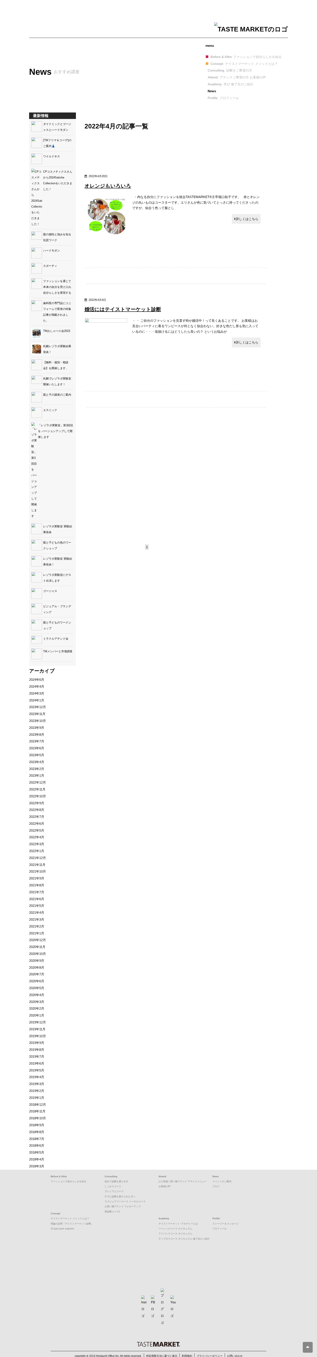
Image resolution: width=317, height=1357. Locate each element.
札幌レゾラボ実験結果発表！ (57, 349)
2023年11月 (37, 714)
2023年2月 (36, 769)
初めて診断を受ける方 (116, 1181)
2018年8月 (36, 1132)
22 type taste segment (62, 1228)
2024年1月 (36, 700)
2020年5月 (36, 988)
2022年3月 (36, 844)
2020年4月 (36, 995)
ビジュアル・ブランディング (57, 609)
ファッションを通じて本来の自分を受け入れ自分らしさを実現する (57, 287)
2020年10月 (37, 954)
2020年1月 (36, 1015)
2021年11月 (37, 865)
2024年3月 (36, 693)
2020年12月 (37, 940)
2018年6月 (36, 1145)
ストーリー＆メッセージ (225, 1223)
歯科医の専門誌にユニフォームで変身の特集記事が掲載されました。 (57, 311)
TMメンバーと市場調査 (57, 651)
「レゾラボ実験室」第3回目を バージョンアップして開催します (55, 431)
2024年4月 (36, 686)
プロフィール (219, 1228)
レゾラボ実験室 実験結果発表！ (57, 561)
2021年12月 (37, 858)
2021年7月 (36, 892)
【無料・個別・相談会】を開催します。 (55, 365)
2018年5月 (36, 1152)
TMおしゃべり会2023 (56, 331)
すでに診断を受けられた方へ (120, 1196)
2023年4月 (36, 762)
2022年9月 (36, 803)
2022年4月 (36, 837)
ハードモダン (51, 250)
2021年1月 (36, 933)
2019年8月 (36, 1049)
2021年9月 (36, 878)
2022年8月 (36, 810)
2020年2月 (36, 1008)
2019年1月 (36, 1097)
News (212, 91)
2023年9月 (36, 727)
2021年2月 (36, 926)
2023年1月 (36, 775)
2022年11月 (37, 789)
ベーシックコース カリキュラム (175, 1228)
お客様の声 (164, 1186)
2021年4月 (36, 912)
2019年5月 (36, 1070)
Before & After (246, 57)
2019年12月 (37, 1022)
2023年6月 (36, 748)
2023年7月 (36, 741)
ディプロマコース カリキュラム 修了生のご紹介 (184, 1238)
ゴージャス (50, 591)
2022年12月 (37, 782)
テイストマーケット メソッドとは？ (70, 1218)
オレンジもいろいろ (108, 186)
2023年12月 (37, 707)
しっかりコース (113, 1186)
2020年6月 (36, 981)
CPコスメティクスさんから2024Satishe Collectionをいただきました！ (57, 180)
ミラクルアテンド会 (55, 638)
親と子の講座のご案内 (57, 394)
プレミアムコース (114, 1191)
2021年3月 (36, 919)
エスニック (50, 410)
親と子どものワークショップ (57, 625)
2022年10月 (37, 796)
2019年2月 (36, 1091)
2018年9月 (36, 1125)
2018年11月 (37, 1111)
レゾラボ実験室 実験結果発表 (57, 529)
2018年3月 (36, 1166)
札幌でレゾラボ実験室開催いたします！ (57, 381)
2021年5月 (36, 905)
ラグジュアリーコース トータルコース (125, 1201)
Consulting (230, 70)
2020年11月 (37, 947)
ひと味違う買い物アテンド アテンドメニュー (182, 1181)
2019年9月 (36, 1043)
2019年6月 (36, 1063)
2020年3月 (36, 1002)
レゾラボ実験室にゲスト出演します (57, 577)
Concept (244, 64)
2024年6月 (36, 679)
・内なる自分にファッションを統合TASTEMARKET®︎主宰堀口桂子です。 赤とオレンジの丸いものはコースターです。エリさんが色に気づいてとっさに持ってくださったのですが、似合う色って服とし (196, 202)
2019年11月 (37, 1029)
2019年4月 (36, 1077)
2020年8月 (36, 967)
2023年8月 (36, 734)
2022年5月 (36, 830)
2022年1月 (36, 851)
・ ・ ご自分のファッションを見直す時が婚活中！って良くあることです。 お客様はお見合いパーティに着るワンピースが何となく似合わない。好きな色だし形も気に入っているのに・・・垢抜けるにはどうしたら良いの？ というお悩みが (195, 326)
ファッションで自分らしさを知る (68, 1181)
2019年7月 (36, 1056)
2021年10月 (37, 871)
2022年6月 (36, 823)
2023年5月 (36, 755)
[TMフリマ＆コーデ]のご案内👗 (57, 143)
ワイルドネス (51, 156)
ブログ (216, 1186)
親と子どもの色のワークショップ (57, 545)
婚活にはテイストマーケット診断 (123, 309)
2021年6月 (36, 899)
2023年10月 (37, 721)
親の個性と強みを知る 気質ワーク (58, 237)
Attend (237, 77)
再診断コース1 (112, 1211)
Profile (223, 98)
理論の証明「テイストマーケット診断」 (72, 1223)
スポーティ (50, 265)
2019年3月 (36, 1084)
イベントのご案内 (221, 1181)
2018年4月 (36, 1159)
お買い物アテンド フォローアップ (123, 1206)
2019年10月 (37, 1036)
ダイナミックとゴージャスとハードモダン (57, 126)
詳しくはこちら (247, 219)
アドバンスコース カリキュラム (175, 1233)
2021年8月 (36, 885)
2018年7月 (36, 1139)
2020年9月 (36, 960)
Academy (231, 84)
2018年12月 (37, 1104)
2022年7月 (36, 816)
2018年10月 (37, 1118)
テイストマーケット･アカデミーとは (178, 1223)
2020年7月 (36, 974)
